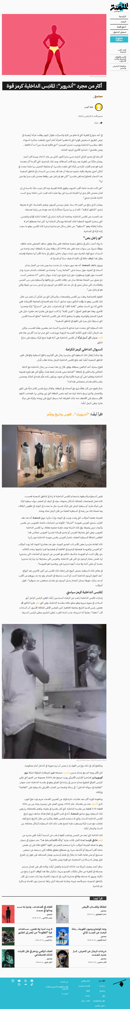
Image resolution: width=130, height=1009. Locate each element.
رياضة (87, 995)
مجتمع (99, 96)
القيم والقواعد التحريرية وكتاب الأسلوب (120, 59)
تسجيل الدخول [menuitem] (119, 32)
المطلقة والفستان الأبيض (97, 906)
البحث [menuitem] (123, 21)
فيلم (100, 840)
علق (37, 603)
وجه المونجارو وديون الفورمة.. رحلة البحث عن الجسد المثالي (84, 928)
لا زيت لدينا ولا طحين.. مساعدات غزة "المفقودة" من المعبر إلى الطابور (29, 930)
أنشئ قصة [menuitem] (121, 26)
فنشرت (65, 772)
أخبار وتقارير (85, 980)
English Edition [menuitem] (119, 39)
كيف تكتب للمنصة (122, 51)
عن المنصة (64, 981)
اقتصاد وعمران (84, 985)
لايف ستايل (85, 1000)
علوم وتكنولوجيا (99, 1000)
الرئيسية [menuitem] (122, 16)
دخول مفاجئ (100, 1005)
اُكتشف (94, 804)
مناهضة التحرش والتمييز (119, 67)
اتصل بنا (65, 993)
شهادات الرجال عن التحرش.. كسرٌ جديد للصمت (88, 950)
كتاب (100, 338)
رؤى (103, 995)
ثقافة (88, 990)
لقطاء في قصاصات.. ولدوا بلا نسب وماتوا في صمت (33, 906)
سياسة (102, 985)
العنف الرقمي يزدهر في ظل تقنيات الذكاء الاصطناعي (32, 950)
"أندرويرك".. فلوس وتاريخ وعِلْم (68, 414)
